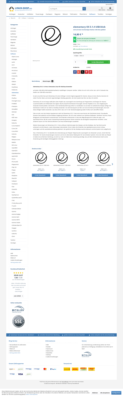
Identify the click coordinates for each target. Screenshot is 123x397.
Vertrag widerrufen (16, 262)
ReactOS (14, 178)
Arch (13, 65)
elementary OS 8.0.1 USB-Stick (61, 165)
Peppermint (15, 164)
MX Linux (14, 145)
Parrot (13, 159)
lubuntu (14, 134)
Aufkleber (13, 34)
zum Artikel (17, 296)
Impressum (49, 349)
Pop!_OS (14, 167)
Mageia (14, 137)
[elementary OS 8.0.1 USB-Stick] (62, 158)
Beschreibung (36, 81)
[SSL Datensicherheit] (18, 321)
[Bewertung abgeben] (92, 32)
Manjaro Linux (16, 139)
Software (13, 54)
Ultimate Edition (16, 208)
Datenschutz (14, 255)
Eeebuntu (14, 90)
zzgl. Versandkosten (83, 46)
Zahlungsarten (14, 347)
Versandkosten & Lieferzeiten (18, 345)
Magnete (13, 42)
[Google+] (79, 72)
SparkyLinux (15, 195)
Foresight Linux (16, 101)
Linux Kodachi (16, 126)
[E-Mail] (90, 72)
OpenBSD (14, 148)
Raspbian (14, 175)
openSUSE (15, 156)
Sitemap (48, 355)
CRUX (13, 79)
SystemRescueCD (17, 197)
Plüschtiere (14, 51)
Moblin (14, 142)
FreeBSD (14, 103)
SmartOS (14, 189)
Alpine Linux (15, 56)
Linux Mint (15, 131)
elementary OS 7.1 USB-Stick (104, 165)
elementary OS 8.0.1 (82, 165)
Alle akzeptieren (105, 393)
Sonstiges (13, 243)
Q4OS (13, 173)
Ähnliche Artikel (36, 148)
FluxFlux (14, 98)
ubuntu (14, 211)
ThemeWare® (75, 383)
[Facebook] (75, 72)
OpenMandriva (16, 153)
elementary (15, 92)
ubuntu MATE (16, 220)
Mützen (13, 45)
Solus (13, 192)
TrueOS (14, 206)
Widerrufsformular (15, 351)
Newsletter (49, 353)
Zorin (13, 236)
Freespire (14, 106)
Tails (13, 200)
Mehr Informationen (32, 394)
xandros (14, 231)
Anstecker (13, 31)
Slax (13, 186)
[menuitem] (109, 4)
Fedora (14, 95)
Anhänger (13, 28)
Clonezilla (14, 76)
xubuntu (14, 233)
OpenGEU (14, 150)
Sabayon (14, 181)
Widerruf (13, 258)
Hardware (13, 39)
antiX (13, 62)
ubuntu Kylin (15, 217)
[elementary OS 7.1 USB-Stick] (104, 158)
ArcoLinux (14, 70)
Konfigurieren (116, 393)
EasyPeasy (15, 87)
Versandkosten (65, 381)
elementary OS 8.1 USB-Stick (41, 165)
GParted (14, 112)
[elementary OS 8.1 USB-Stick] (41, 158)
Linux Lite (14, 128)
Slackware (15, 184)
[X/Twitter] (82, 72)
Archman (14, 67)
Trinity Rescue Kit (17, 203)
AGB (12, 253)
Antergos (14, 59)
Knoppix (14, 120)
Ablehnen (95, 393)
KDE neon (14, 117)
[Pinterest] (86, 72)
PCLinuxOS (15, 161)
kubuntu (14, 123)
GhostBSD (14, 109)
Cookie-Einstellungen (16, 260)
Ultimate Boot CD (17, 225)
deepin (14, 84)
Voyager (14, 228)
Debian (14, 81)
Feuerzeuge (14, 37)
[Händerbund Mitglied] (18, 309)
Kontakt (48, 347)
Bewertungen (48, 81)
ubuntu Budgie (16, 214)
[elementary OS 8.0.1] (83, 158)
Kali (13, 114)
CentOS (14, 73)
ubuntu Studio (16, 222)
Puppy (13, 170)
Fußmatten (14, 48)
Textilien (13, 240)
